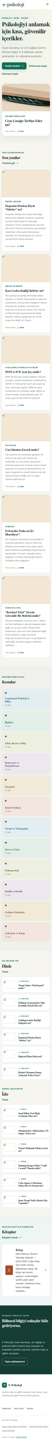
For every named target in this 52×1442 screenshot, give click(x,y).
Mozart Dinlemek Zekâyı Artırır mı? (33, 1149)
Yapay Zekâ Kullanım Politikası (14, 1426)
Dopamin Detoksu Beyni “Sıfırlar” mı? (20, 207)
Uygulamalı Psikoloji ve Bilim (21, 367)
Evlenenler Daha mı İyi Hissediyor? (19, 532)
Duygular (10, 445)
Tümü (5, 971)
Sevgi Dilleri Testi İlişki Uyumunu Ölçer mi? (29, 1114)
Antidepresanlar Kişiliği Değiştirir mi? (29, 1021)
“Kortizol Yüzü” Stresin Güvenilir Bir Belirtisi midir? (22, 614)
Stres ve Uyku (13, 608)
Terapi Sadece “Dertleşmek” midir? (31, 987)
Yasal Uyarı (19, 1408)
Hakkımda (6, 1408)
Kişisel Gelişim (13, 201)
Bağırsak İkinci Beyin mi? (30, 1056)
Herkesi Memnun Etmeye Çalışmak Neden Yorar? (30, 1074)
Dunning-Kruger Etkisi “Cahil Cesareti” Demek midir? (32, 1167)
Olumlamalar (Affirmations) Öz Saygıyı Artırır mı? (33, 1132)
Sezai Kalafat (21, 1437)
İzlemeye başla (10, 73)
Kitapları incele (10, 1237)
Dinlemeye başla (38, 65)
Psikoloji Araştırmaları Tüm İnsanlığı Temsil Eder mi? (31, 1004)
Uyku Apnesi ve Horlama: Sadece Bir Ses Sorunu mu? (30, 1184)
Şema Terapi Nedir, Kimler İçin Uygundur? (32, 1202)
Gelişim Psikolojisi (15, 116)
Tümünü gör (8, 163)
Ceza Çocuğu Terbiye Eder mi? (23, 122)
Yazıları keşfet (12, 65)
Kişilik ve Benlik (13, 286)
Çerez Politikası (8, 1430)
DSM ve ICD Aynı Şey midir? (23, 372)
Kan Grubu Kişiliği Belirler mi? (24, 290)
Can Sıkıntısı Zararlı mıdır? (22, 449)
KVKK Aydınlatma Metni (38, 1426)
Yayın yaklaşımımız (15, 1361)
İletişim (30, 1408)
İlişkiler (9, 526)
